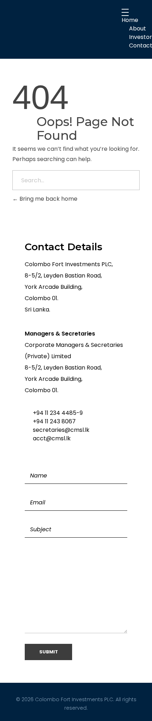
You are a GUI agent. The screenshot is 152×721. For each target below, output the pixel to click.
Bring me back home (47, 199)
